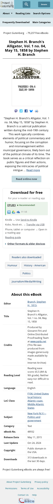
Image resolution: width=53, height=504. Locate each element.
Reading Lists (23, 13)
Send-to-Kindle (29, 219)
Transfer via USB (35, 224)
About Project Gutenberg (18, 481)
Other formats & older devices (26, 243)
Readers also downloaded (26, 257)
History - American (34, 265)
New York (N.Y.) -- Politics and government (37, 417)
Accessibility (43, 488)
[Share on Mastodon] (16, 110)
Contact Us (23, 494)
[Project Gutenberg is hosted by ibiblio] (26, 502)
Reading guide (13, 237)
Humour (12, 265)
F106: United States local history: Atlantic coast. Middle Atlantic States (38, 400)
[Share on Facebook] (26, 110)
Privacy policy (41, 481)
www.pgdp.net (38, 341)
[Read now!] (26, 105)
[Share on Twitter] (21, 110)
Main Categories (42, 22)
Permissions (11, 488)
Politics (26, 273)
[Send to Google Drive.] (13, 212)
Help (34, 494)
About (8, 13)
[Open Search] (26, 4)
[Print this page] (36, 110)
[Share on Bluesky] (31, 110)
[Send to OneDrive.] (18, 212)
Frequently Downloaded (16, 22)
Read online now (26, 179)
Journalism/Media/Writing (26, 281)
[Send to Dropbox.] (9, 212)
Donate (44, 4)
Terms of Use (27, 488)
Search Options (41, 13)
